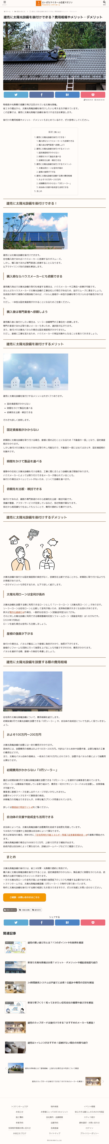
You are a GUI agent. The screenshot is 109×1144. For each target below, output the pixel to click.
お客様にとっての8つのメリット (54, 1112)
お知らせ (19, 1112)
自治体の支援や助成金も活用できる (53, 187)
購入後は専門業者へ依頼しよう (52, 145)
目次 (51, 131)
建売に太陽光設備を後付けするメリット (53, 148)
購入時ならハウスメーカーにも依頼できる (56, 141)
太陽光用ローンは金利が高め (51, 168)
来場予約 (19, 1122)
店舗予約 (54, 1122)
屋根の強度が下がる (47, 172)
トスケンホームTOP (19, 1106)
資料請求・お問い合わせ (89, 1122)
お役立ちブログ (19, 1133)
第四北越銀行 (16, 612)
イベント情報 (89, 1106)
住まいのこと (11, 910)
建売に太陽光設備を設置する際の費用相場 (54, 175)
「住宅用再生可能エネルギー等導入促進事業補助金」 (59, 834)
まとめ (39, 191)
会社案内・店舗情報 (54, 1117)
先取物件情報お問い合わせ (19, 1128)
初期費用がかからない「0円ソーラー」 (55, 183)
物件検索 (54, 1106)
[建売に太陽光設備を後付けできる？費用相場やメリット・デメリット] (67, 95)
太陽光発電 (26, 910)
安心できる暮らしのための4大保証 (89, 1112)
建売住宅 (37, 910)
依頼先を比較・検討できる (50, 160)
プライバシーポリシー (89, 1133)
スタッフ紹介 (89, 1117)
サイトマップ (54, 1133)
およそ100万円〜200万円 (50, 179)
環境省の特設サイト (21, 807)
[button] (99, 587)
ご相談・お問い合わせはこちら (24, 897)
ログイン (89, 1128)
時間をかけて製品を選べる (50, 156)
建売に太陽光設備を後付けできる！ (51, 137)
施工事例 (19, 1117)
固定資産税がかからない (49, 152)
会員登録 (54, 1128)
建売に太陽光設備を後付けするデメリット (54, 164)
